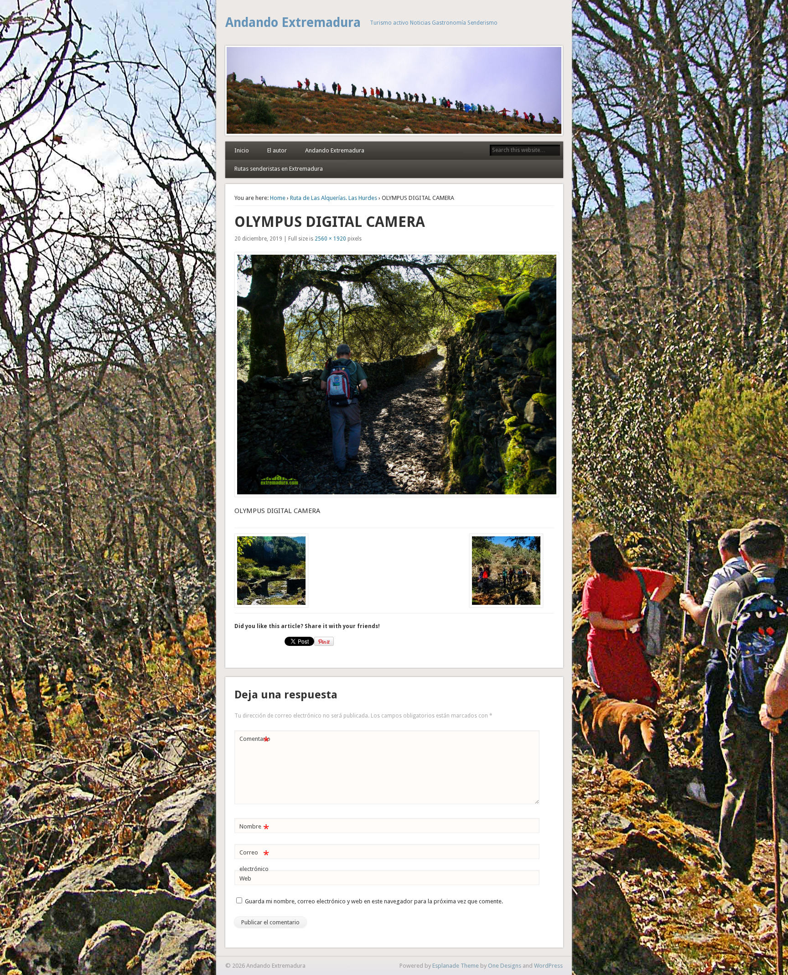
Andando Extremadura (293, 22)
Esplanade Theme (455, 965)
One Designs (504, 965)
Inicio (241, 150)
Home (277, 197)
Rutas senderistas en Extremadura (278, 168)
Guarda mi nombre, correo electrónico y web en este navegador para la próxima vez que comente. (374, 901)
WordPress (548, 965)
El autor (277, 150)
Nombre (254, 829)
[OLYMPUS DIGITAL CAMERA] (394, 374)
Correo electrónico (254, 860)
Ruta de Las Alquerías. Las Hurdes (333, 197)
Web (245, 878)
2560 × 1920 (330, 239)
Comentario (254, 741)
